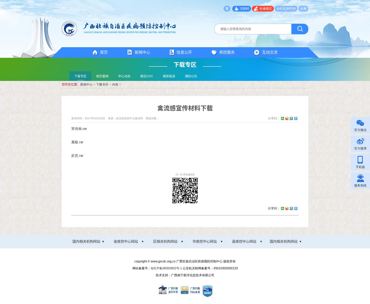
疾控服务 (227, 52)
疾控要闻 (102, 76)
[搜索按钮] (299, 29)
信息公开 (184, 52)
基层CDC (146, 76)
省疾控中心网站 (126, 241)
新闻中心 (142, 52)
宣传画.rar (79, 129)
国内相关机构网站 (86, 241)
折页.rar (77, 156)
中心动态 (124, 76)
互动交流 (270, 52)
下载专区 (80, 76)
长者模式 (266, 8)
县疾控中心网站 (244, 241)
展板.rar (77, 142)
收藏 (303, 8)
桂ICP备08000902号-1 (166, 268)
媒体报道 (169, 76)
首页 (104, 52)
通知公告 (191, 76)
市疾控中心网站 (205, 241)
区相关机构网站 (165, 241)
